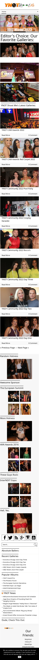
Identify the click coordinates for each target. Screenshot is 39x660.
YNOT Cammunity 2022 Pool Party (17, 188)
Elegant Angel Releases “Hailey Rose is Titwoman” (20, 604)
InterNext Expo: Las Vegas (12, 586)
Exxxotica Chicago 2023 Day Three (15, 560)
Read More (6, 135)
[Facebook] (4, 539)
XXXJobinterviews (28, 647)
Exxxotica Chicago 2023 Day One (14, 565)
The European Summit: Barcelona (14, 583)
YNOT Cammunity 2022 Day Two (17, 308)
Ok (19, 657)
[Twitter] (10, 539)
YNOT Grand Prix (9, 578)
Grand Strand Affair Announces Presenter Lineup (20, 615)
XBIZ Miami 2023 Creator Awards (14, 567)
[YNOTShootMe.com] (19, 7)
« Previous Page (7, 347)
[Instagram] (28, 539)
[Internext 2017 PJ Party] (19, 57)
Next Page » (23, 347)
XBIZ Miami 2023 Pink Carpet (13, 570)
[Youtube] (33, 539)
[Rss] (16, 539)
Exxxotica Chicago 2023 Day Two (14, 562)
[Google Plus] (22, 539)
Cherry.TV (28, 642)
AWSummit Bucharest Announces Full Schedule (19, 597)
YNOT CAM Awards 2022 (13, 130)
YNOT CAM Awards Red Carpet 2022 (18, 159)
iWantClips (28, 644)
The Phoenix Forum (10, 581)
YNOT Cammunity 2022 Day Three (17, 279)
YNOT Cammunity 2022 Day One (17, 338)
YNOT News (10, 593)
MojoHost (28, 639)
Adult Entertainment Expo (12, 588)
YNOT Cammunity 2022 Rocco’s (16, 250)
